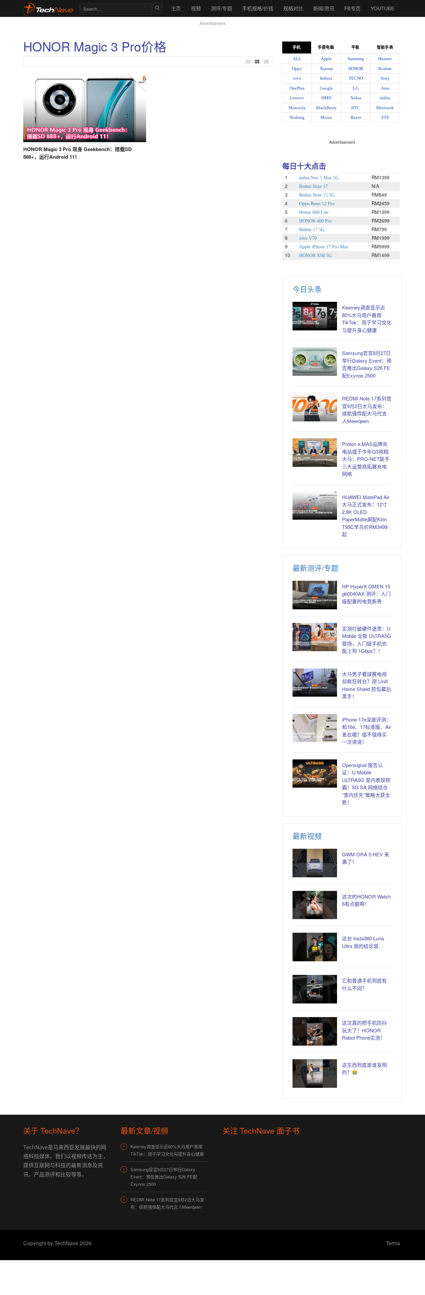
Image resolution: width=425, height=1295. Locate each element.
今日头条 (307, 289)
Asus (385, 88)
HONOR (355, 68)
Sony (385, 78)
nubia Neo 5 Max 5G (319, 177)
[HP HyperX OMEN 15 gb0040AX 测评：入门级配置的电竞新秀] (315, 595)
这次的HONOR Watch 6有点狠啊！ (366, 900)
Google (326, 88)
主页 (176, 8)
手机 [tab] (296, 47)
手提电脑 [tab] (326, 47)
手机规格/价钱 (257, 8)
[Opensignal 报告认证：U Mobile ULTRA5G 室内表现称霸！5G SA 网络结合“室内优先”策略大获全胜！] (315, 773)
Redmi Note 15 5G (317, 195)
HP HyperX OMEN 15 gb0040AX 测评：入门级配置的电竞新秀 (366, 594)
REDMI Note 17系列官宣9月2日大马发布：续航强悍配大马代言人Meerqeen (366, 409)
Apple (326, 58)
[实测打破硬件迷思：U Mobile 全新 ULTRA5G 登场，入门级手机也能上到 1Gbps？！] (315, 637)
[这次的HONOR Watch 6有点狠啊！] (315, 905)
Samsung (356, 58)
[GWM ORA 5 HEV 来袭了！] (315, 863)
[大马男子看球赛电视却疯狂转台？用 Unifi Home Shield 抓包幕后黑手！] (315, 682)
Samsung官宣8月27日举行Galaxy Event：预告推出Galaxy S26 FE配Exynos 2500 (366, 364)
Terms (393, 1243)
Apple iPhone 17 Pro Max (323, 246)
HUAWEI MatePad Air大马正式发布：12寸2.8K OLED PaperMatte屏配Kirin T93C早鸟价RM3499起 (365, 515)
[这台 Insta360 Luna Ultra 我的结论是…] (315, 947)
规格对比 (293, 8)
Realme (385, 68)
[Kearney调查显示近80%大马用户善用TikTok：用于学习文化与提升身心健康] (315, 316)
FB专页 (352, 8)
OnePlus (297, 88)
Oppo (297, 68)
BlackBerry (326, 107)
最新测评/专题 (315, 567)
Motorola (297, 107)
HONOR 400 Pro (315, 220)
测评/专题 (221, 8)
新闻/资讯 (323, 8)
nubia (385, 97)
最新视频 (307, 835)
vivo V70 (308, 238)
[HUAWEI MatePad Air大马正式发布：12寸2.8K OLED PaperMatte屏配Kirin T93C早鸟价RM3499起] (315, 505)
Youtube (382, 8)
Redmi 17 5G (311, 229)
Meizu (326, 117)
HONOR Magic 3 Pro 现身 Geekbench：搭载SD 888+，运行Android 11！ (77, 152)
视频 (196, 8)
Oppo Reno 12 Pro (316, 203)
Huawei (385, 58)
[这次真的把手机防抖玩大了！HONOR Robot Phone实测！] (315, 1031)
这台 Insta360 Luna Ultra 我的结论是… (363, 942)
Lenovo (297, 97)
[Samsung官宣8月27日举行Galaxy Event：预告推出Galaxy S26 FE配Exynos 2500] (315, 361)
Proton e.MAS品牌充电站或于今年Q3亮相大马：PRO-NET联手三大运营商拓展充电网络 (365, 458)
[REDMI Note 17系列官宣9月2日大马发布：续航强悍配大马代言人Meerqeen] (315, 407)
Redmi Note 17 (313, 186)
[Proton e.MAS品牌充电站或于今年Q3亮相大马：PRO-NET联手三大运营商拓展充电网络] (315, 452)
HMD (326, 97)
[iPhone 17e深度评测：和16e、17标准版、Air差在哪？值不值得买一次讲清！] (315, 728)
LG (356, 88)
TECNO (356, 78)
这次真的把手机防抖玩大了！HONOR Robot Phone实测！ (364, 1030)
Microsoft (385, 107)
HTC (355, 107)
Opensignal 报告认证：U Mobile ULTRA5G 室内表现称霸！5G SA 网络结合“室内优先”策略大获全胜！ (366, 783)
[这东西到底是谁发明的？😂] (315, 1073)
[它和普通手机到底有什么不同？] (315, 989)
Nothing (297, 117)
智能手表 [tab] (385, 47)
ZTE (385, 117)
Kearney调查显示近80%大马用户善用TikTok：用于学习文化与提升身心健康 (366, 318)
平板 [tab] (355, 47)
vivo (297, 78)
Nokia (355, 97)
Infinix (326, 78)
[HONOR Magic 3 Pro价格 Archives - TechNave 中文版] (48, 8)
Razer (356, 117)
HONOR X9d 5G (315, 255)
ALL (297, 58)
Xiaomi (326, 68)
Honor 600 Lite (313, 212)
